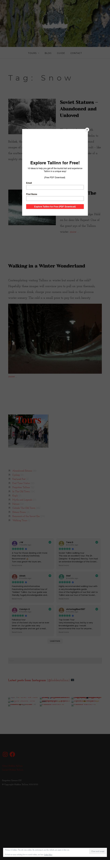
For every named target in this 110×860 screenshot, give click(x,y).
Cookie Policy (48, 855)
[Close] (87, 130)
